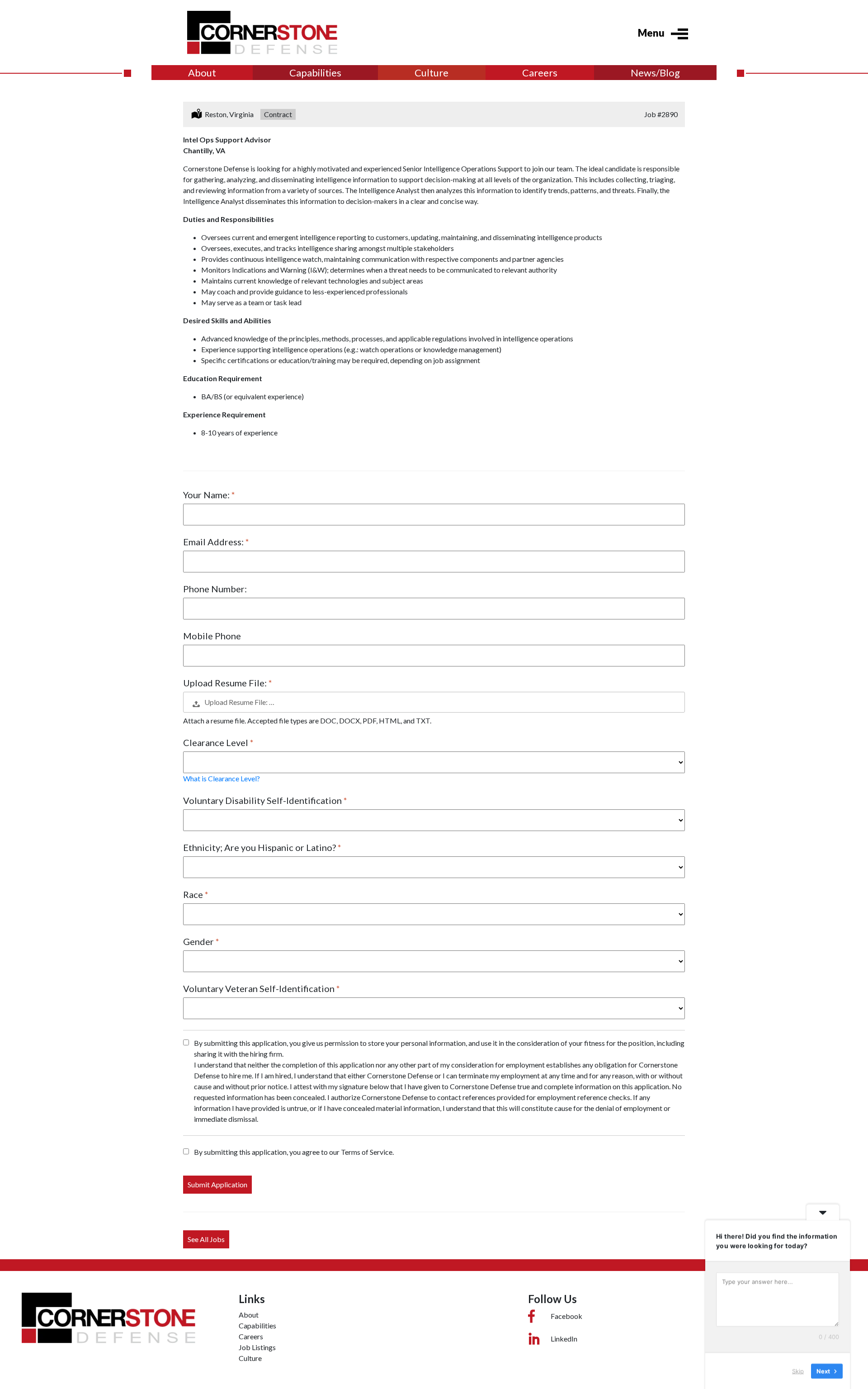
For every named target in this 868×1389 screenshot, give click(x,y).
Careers (539, 72)
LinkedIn (564, 1338)
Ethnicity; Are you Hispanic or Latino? (260, 847)
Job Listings (257, 1347)
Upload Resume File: (226, 682)
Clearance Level (216, 742)
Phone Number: (215, 588)
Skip (798, 1370)
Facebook (566, 1316)
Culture (431, 72)
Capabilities (315, 72)
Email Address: (214, 541)
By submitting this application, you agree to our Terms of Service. (294, 1152)
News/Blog (655, 72)
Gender (199, 941)
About (202, 72)
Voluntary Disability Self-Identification (263, 800)
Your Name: (207, 494)
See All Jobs (206, 1239)
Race (194, 894)
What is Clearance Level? (221, 778)
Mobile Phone (212, 635)
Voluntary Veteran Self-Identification (259, 988)
